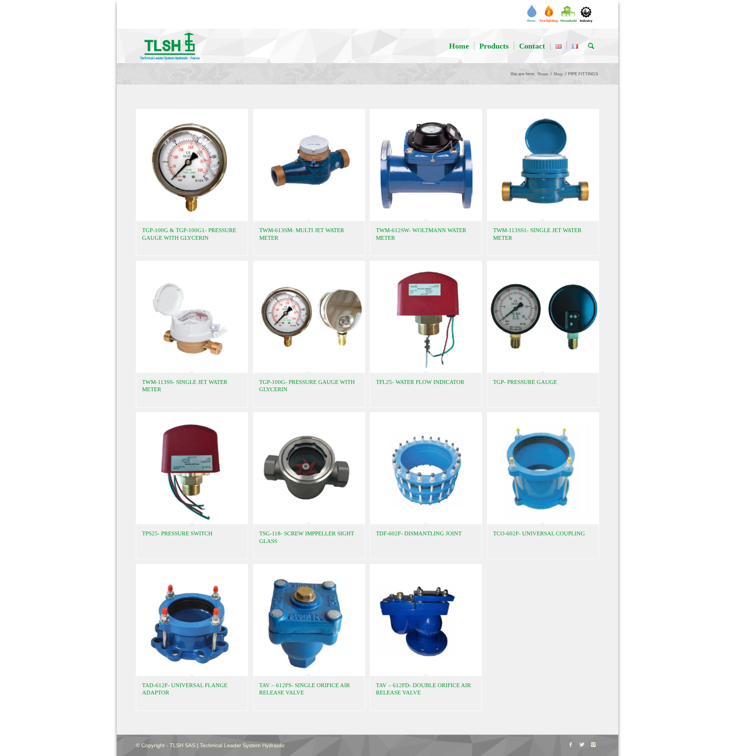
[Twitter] (582, 744)
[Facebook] (570, 744)
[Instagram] (593, 744)
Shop (558, 74)
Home (542, 74)
